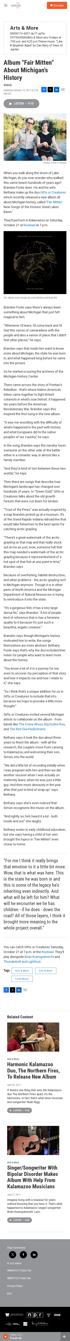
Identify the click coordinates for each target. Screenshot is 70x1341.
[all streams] (65, 1336)
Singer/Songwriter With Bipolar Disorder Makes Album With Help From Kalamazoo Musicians (32, 1177)
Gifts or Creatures (53, 192)
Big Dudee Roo (54, 724)
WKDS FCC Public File (19, 1278)
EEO (9, 1293)
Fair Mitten (54, 202)
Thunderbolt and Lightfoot (22, 961)
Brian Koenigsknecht (40, 957)
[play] (5, 1336)
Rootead (30, 225)
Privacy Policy (15, 1286)
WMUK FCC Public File (19, 1270)
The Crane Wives (31, 724)
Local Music (22, 978)
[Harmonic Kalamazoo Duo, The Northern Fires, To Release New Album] (33, 1037)
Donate (58, 5)
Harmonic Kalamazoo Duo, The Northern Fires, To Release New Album (33, 1070)
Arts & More (24, 28)
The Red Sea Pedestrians (27, 729)
